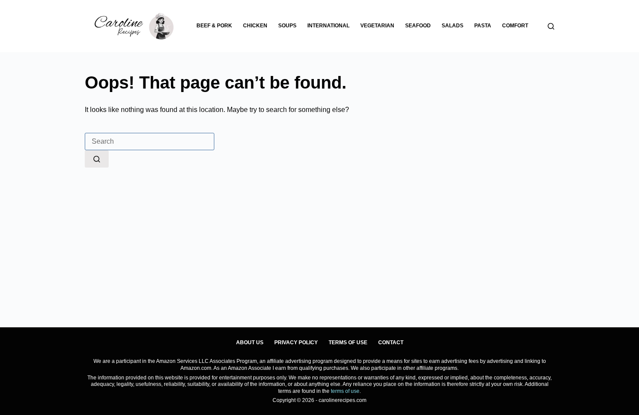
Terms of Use (348, 342)
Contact (390, 342)
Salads (452, 26)
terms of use (345, 391)
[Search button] (97, 159)
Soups (287, 26)
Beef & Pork (214, 26)
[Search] (551, 26)
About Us (249, 342)
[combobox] (149, 141)
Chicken (255, 26)
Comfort (515, 26)
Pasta (482, 26)
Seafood (418, 26)
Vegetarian (377, 26)
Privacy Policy (296, 342)
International (328, 26)
